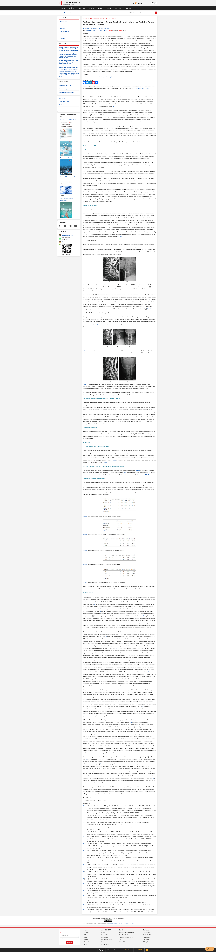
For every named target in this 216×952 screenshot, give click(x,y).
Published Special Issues (66, 88)
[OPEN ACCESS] (137, 3)
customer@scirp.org (67, 235)
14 (133, 727)
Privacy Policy (147, 942)
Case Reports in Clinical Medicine (69, 120)
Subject (86, 935)
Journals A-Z (87, 932)
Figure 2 (149, 309)
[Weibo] (75, 226)
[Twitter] (60, 226)
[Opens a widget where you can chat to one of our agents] (209, 949)
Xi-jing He (89, 28)
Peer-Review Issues (106, 939)
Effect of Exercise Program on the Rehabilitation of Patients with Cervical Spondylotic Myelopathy (68, 49)
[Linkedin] (70, 226)
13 (131, 722)
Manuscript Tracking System (126, 932)
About (109, 8)
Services (118, 8)
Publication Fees (65, 35)
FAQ (60, 108)
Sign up (101, 950)
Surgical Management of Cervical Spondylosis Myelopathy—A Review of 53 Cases (68, 62)
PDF (101, 30)
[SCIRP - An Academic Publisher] (69, 3)
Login (154, 3)
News (100, 8)
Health (62, 139)
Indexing (62, 38)
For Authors (104, 937)
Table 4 (125, 472)
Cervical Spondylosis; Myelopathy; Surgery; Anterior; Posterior (99, 77)
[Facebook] (65, 226)
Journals (82, 8)
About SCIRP (106, 930)
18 (138, 771)
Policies (146, 930)
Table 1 (114, 460)
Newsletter (62, 98)
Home (63, 8)
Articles (71, 8)
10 (83, 864)
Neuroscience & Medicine (67, 157)
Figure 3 (98, 324)
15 (134, 734)
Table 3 (138, 470)
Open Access (146, 932)
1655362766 (65, 241)
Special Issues (105, 944)
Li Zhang (95, 28)
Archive (62, 28)
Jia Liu (84, 28)
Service (121, 930)
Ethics (103, 932)
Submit (128, 8)
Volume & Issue (123, 942)
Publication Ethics (148, 935)
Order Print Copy (64, 101)
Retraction (146, 939)
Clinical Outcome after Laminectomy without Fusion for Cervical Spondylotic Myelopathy (68, 67)
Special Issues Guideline (66, 92)
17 (100, 764)
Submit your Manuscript (113, 950)
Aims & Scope (64, 21)
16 (86, 759)
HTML (105, 30)
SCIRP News (127, 950)
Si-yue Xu (108, 28)
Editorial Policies (105, 935)
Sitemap (86, 939)
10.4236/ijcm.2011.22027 (92, 30)
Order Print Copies (124, 935)
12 (143, 706)
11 (83, 871)
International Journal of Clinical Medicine (93, 18)
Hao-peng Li (101, 28)
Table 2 (105, 462)
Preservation (146, 937)
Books (91, 8)
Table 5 (147, 475)
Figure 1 (119, 236)
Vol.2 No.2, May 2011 (111, 18)
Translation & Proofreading (126, 937)
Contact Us (62, 104)
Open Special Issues (65, 85)
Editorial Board (64, 31)
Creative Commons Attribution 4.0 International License (120, 923)
